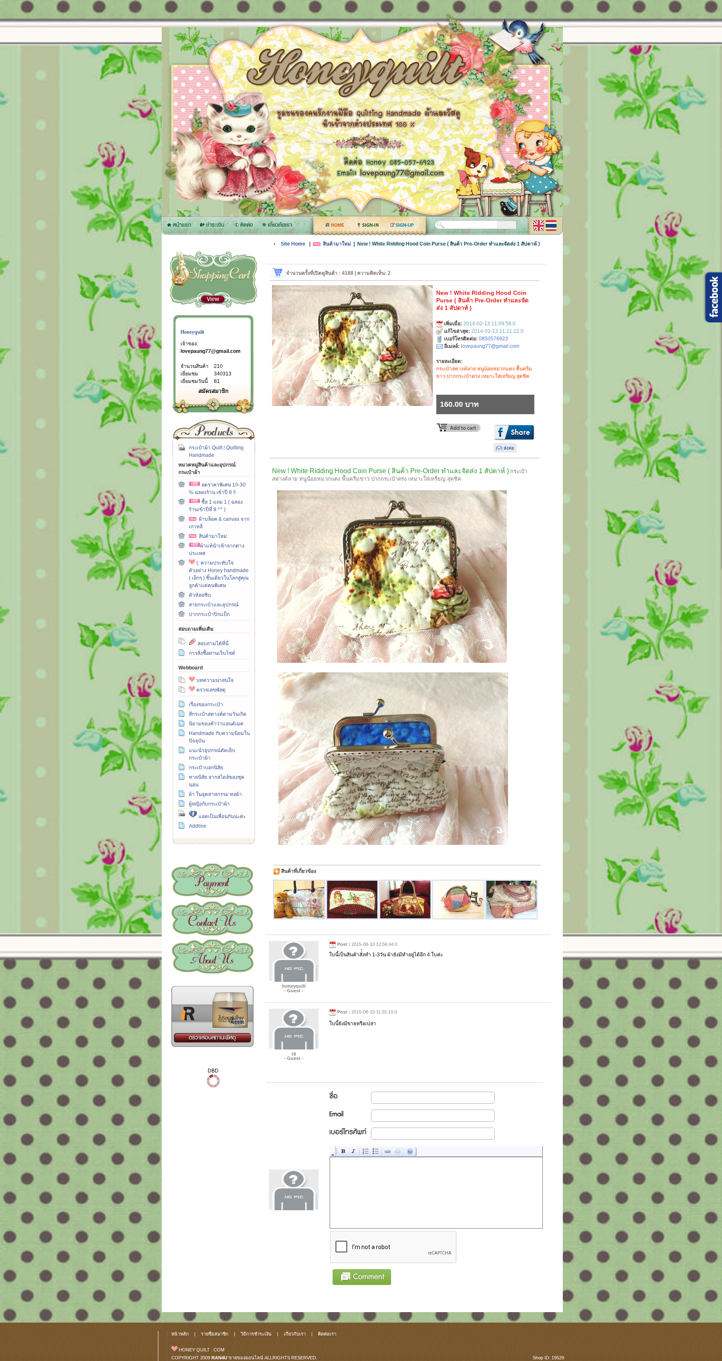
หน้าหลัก (180, 1333)
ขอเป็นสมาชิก (213, 390)
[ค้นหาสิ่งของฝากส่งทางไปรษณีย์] (212, 1045)
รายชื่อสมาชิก (215, 1333)
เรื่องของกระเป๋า (206, 704)
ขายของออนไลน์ (246, 1357)
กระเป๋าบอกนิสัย (206, 767)
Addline (197, 826)
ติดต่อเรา (212, 918)
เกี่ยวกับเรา (212, 956)
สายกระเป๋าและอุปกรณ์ (214, 605)
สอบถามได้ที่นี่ (212, 643)
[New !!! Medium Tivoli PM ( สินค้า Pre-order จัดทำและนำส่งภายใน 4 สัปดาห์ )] (405, 899)
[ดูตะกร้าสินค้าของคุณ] (213, 299)
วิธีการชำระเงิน (212, 880)
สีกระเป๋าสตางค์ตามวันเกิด (218, 714)
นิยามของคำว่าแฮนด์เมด (216, 724)
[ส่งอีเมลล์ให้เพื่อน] (505, 451)
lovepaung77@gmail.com (210, 351)
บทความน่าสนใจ (214, 680)
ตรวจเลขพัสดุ (210, 690)
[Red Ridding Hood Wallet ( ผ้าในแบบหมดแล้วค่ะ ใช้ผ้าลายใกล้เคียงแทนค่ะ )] (352, 899)
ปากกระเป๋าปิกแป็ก (209, 614)
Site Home (293, 244)
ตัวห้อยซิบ (200, 595)
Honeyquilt (192, 332)
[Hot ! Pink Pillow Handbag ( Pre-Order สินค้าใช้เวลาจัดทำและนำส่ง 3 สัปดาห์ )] (511, 899)
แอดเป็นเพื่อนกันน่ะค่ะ (221, 816)
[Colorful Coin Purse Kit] (458, 899)
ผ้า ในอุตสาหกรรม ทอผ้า (215, 794)
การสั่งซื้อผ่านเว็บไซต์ (212, 653)
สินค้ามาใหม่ (213, 536)
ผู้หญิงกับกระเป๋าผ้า (209, 804)
